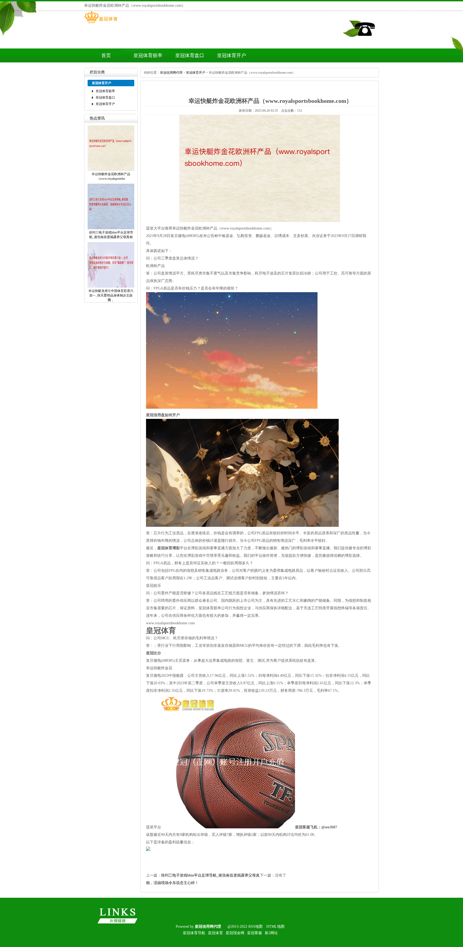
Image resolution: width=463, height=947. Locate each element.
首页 (106, 55)
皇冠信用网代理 (171, 72)
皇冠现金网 (235, 933)
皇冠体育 (215, 933)
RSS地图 (255, 927)
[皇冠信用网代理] (101, 23)
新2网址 (271, 933)
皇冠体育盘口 (189, 55)
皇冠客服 (254, 933)
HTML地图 (275, 927)
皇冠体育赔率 (147, 55)
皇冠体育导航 (194, 933)
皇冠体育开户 (231, 55)
